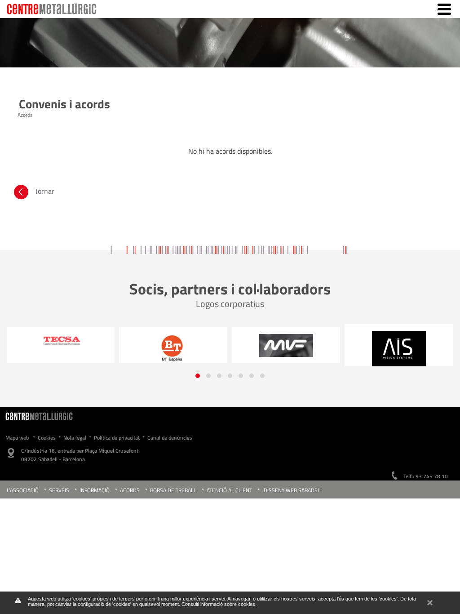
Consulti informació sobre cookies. (219, 604)
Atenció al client (229, 490)
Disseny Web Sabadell (293, 490)
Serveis (59, 490)
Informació (95, 490)
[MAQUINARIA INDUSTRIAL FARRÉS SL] (286, 345)
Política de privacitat (117, 437)
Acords (130, 490)
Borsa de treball (173, 490)
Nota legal (74, 437)
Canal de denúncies (169, 437)
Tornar (44, 191)
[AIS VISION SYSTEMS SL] (399, 348)
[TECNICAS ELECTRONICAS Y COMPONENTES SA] (60, 340)
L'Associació (23, 490)
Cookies (47, 437)
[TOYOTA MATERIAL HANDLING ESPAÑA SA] (173, 348)
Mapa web (17, 437)
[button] (197, 375)
